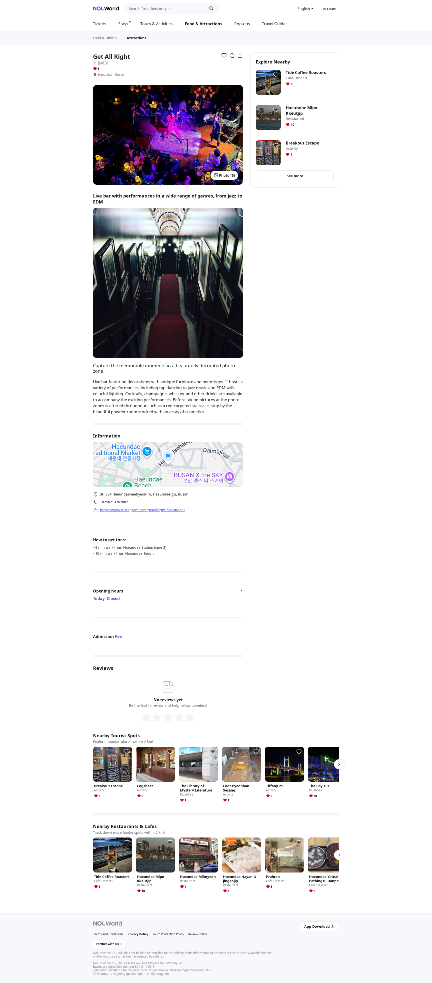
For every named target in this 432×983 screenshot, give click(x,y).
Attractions (136, 38)
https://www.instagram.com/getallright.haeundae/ (142, 510)
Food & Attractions (203, 23)
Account (329, 8)
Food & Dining (105, 38)
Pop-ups (242, 23)
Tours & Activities (156, 23)
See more (295, 176)
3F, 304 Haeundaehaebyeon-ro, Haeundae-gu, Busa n (144, 494)
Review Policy (197, 934)
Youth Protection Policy (168, 934)
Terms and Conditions (108, 934)
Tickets (99, 23)
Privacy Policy (138, 934)
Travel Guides (275, 23)
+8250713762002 (114, 502)
